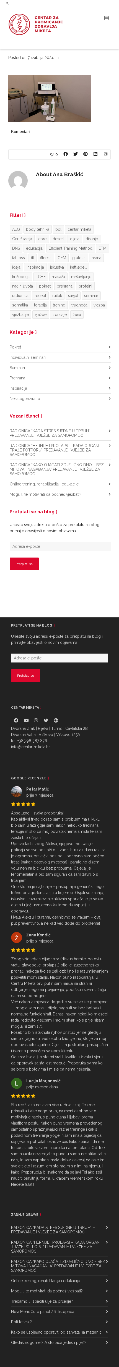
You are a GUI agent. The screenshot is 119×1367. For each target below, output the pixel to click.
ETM (103, 248)
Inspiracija (18, 388)
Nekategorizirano (25, 398)
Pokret (15, 347)
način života (22, 286)
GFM (62, 258)
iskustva (57, 267)
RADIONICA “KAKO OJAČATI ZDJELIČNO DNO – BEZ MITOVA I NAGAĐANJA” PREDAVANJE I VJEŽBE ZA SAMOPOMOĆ (57, 469)
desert (58, 239)
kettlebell (78, 267)
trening (59, 305)
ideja (16, 267)
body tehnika (37, 229)
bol (58, 229)
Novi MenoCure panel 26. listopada (42, 1311)
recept (40, 295)
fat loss (18, 258)
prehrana (65, 286)
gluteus (79, 258)
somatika (20, 305)
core (42, 239)
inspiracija (35, 267)
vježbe (40, 314)
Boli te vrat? (21, 1322)
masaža (58, 276)
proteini (85, 286)
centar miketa (79, 229)
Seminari (17, 367)
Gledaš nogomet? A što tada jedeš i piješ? (48, 1342)
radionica (20, 295)
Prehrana (17, 378)
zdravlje (60, 314)
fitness (45, 258)
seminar (91, 295)
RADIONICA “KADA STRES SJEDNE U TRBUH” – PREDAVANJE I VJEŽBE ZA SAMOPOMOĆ (52, 433)
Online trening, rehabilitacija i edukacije (44, 484)
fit (32, 258)
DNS (16, 248)
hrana (96, 258)
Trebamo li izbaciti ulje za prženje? (42, 1301)
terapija (40, 305)
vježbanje (20, 314)
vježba (99, 305)
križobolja (21, 276)
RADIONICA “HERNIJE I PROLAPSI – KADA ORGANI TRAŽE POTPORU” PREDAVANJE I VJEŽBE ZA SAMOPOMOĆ (54, 450)
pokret (45, 286)
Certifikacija (22, 239)
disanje (92, 239)
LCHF (41, 276)
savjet (73, 295)
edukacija (34, 248)
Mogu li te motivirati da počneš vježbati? (45, 494)
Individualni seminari (28, 357)
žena (77, 314)
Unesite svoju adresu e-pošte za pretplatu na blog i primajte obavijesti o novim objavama (55, 527)
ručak (57, 295)
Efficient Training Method (70, 248)
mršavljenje (81, 276)
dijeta (74, 239)
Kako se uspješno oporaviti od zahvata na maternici (56, 1332)
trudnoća (79, 305)
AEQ (16, 229)
